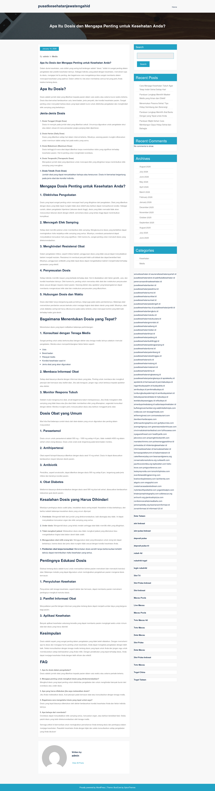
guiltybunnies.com (166, 422)
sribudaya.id (161, 400)
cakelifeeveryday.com (143, 456)
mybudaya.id (162, 396)
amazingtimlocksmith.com (158, 437)
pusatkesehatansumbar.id (145, 296)
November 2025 (146, 212)
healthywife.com (159, 434)
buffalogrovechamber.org (145, 408)
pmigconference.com (152, 467)
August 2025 (145, 227)
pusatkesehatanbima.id (144, 370)
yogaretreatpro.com (165, 489)
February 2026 (145, 197)
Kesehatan (144, 258)
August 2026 (145, 166)
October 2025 (145, 217)
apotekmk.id (139, 381)
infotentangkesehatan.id (156, 445)
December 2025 (146, 207)
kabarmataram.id (162, 452)
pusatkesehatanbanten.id (145, 285)
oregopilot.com (151, 482)
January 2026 (145, 202)
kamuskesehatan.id (162, 448)
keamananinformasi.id (160, 504)
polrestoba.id (139, 445)
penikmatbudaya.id (155, 389)
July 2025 (143, 232)
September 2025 (146, 222)
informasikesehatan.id (143, 448)
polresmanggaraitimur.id (163, 441)
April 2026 (144, 186)
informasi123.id (155, 508)
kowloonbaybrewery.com (145, 478)
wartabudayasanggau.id (144, 400)
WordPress (100, 787)
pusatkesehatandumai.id (145, 348)
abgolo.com (139, 482)
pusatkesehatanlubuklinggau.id (147, 355)
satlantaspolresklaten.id (165, 404)
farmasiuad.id (151, 381)
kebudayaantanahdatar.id (145, 396)
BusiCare (118, 787)
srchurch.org (139, 497)
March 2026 (144, 192)
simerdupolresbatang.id (144, 404)
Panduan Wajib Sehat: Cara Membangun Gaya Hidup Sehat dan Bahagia (155, 124)
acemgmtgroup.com (142, 426)
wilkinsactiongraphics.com (145, 422)
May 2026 (143, 181)
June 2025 (144, 237)
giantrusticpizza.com (154, 497)
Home (174, 7)
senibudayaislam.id (166, 393)
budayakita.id (159, 385)
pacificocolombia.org (143, 463)
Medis (55, 56)
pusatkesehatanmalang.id (145, 363)
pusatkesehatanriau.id (143, 307)
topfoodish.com (159, 463)
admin (46, 56)
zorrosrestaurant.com (160, 415)
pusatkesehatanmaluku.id (145, 314)
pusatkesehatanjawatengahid (64, 5)
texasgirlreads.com (155, 411)
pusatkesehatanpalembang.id (147, 352)
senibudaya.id (140, 389)
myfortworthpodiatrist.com (145, 489)
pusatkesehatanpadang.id (145, 337)
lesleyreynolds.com (142, 471)
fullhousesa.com (168, 430)
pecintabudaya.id (165, 381)
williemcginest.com (142, 415)
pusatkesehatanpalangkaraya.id (148, 378)
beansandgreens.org (162, 456)
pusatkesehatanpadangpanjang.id (149, 344)
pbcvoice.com (140, 437)
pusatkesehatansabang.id (145, 326)
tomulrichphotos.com (160, 471)
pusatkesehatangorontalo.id (146, 322)
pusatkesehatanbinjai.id (144, 333)
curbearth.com (163, 460)
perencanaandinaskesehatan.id (148, 281)
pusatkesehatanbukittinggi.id (146, 341)
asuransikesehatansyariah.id (163, 274)
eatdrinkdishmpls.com (166, 408)
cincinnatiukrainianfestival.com (147, 430)
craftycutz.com (140, 411)
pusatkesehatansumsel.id (145, 300)
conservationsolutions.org (145, 460)
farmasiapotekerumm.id (144, 452)
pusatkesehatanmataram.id (146, 367)
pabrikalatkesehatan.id (165, 277)
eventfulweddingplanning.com (147, 475)
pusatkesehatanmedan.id (145, 329)
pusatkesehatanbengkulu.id (146, 311)
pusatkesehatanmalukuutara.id (147, 318)
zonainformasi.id (141, 508)
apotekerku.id (169, 378)
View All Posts (78, 762)
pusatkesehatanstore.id (144, 277)
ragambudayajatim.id (143, 385)
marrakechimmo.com (143, 441)
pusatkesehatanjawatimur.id (146, 288)
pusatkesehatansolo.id (144, 359)
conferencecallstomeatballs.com (148, 501)
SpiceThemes (129, 787)
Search (140, 47)
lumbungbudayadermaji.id (145, 393)
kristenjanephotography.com (146, 493)
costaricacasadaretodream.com (147, 486)
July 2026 (143, 171)
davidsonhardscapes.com (145, 419)
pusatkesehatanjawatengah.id (147, 303)
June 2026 (144, 176)
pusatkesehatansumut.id (144, 292)
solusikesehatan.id (142, 274)
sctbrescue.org (165, 493)
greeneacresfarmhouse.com (164, 426)
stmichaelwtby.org (142, 504)
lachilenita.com (163, 478)
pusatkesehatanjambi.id (164, 307)
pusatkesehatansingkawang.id (147, 374)
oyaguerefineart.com (143, 434)
